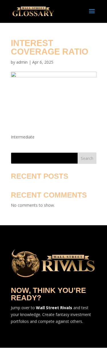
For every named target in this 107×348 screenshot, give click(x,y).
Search (87, 158)
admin (22, 62)
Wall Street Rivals (54, 307)
